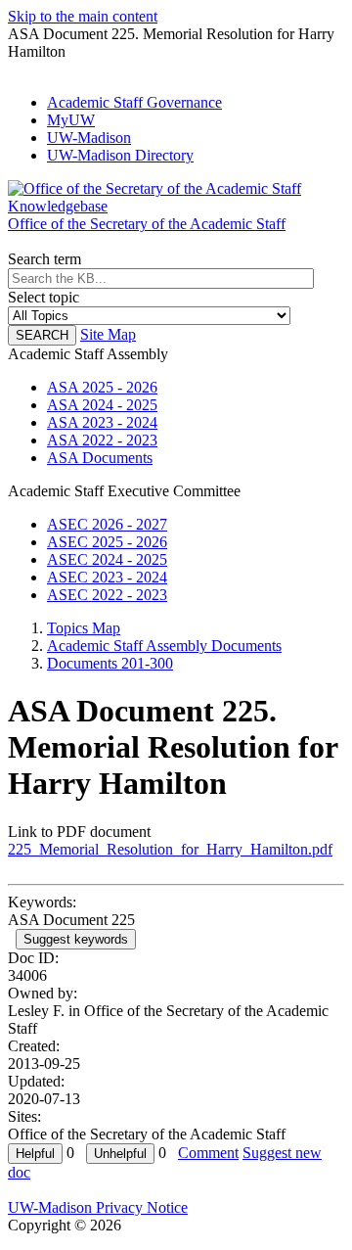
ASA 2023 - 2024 (102, 422)
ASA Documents (100, 457)
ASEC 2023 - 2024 (107, 577)
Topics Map (83, 628)
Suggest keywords (75, 939)
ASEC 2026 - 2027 (107, 524)
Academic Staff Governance (134, 102)
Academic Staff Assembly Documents (164, 645)
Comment (208, 1152)
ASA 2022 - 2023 (102, 440)
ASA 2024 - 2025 (102, 404)
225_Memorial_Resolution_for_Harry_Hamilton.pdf (170, 849)
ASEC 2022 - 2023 (107, 594)
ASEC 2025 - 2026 (107, 541)
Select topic (43, 297)
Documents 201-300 (110, 663)
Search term (44, 259)
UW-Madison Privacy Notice (98, 1207)
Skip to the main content (82, 16)
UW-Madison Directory (120, 155)
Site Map (108, 334)
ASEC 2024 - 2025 (107, 559)
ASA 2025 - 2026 (102, 387)
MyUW (71, 120)
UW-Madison (89, 137)
